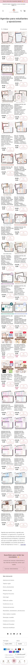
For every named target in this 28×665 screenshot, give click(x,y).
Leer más (23, 544)
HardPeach (10, 654)
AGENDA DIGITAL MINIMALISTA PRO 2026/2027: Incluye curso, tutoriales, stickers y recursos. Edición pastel (19, 462)
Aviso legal (6, 597)
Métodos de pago (7, 590)
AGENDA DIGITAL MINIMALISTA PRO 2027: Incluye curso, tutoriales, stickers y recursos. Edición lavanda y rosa (6, 434)
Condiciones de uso (8, 604)
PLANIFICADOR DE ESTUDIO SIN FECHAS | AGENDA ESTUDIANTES (20, 78)
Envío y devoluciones (8, 587)
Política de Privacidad (8, 624)
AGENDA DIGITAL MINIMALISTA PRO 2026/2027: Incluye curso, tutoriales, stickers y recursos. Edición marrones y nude (19, 517)
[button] (3, 11)
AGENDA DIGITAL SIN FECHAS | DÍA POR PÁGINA (6, 168)
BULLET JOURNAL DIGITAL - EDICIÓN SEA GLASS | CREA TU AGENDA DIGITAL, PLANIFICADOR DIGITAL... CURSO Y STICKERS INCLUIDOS (7, 230)
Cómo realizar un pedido (9, 614)
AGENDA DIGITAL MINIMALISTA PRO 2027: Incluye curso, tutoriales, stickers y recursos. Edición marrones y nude (6, 517)
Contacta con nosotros (9, 620)
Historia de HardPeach (9, 627)
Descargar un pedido (8, 617)
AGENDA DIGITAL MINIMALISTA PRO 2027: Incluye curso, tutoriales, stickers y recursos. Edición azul (6, 489)
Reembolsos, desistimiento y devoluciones (14, 610)
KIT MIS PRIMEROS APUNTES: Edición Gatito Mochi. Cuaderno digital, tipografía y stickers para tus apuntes (7, 348)
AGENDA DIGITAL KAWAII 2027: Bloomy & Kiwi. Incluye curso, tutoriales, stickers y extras (7, 408)
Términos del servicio (8, 607)
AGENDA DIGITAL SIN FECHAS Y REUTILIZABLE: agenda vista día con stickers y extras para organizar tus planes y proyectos (20, 259)
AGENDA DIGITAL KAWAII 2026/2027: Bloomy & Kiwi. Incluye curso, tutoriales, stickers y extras (20, 408)
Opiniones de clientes (8, 580)
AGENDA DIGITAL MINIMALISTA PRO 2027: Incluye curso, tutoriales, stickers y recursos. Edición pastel (7, 461)
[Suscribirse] (23, 569)
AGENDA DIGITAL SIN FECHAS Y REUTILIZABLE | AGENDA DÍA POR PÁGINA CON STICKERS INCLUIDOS (7, 289)
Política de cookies (8, 600)
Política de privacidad (9, 657)
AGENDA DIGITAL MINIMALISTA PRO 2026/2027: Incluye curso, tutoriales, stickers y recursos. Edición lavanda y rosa (20, 434)
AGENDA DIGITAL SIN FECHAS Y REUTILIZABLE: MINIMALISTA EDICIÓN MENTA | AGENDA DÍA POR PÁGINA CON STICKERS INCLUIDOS (7, 319)
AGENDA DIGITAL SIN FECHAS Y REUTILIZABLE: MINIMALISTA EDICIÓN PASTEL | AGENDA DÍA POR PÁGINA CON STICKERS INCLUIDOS (20, 319)
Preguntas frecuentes (8, 593)
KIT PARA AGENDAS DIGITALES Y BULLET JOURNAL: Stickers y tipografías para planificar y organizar (20, 347)
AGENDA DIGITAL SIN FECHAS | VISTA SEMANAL (20, 228)
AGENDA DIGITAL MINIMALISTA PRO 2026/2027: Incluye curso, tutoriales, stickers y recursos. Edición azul (19, 489)
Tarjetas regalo (7, 583)
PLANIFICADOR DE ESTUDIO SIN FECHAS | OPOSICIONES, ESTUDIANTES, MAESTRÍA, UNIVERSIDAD (7, 80)
